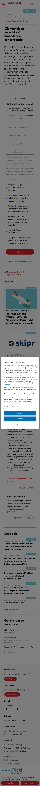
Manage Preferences (20, 424)
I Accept (20, 413)
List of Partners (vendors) (11, 406)
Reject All (20, 418)
